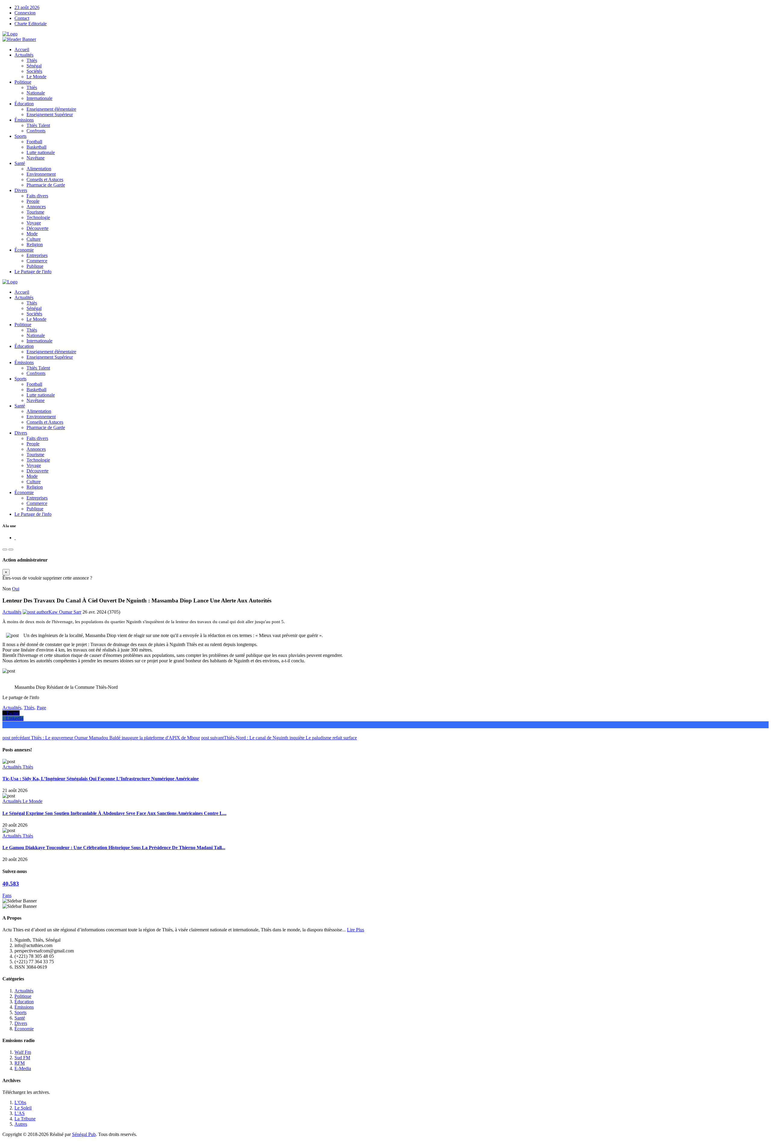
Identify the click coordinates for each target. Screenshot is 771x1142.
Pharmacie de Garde (46, 184)
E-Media (22, 1068)
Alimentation (39, 168)
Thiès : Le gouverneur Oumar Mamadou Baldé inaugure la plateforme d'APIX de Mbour (101, 737)
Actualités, (12, 707)
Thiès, (30, 707)
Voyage (34, 222)
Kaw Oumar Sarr (64, 611)
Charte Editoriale (30, 23)
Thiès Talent (38, 125)
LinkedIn (12, 718)
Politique (22, 82)
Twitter (11, 713)
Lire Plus (355, 929)
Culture (34, 239)
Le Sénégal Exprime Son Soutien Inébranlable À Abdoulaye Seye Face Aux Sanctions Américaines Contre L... (114, 813)
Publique (35, 266)
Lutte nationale (41, 152)
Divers (20, 190)
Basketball (36, 147)
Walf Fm (22, 1052)
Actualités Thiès (17, 766)
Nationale (36, 92)
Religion (35, 244)
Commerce (37, 260)
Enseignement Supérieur (50, 114)
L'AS (19, 1113)
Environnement (41, 174)
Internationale (39, 98)
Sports (20, 136)
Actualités (23, 54)
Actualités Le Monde (22, 801)
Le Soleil (23, 1107)
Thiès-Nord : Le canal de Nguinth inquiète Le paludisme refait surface (279, 737)
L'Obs (20, 1102)
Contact (21, 18)
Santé (19, 163)
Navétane (36, 157)
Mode (32, 233)
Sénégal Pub (84, 1134)
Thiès (32, 60)
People (33, 201)
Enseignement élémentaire (51, 109)
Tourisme (35, 212)
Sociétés (34, 71)
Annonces (36, 206)
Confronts (36, 130)
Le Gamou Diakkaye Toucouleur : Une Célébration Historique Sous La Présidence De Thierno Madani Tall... (113, 847)
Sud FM (22, 1057)
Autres (20, 1124)
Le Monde (36, 76)
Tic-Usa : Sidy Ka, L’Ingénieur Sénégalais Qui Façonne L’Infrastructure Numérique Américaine (100, 778)
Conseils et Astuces (45, 179)
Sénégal (34, 65)
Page (41, 707)
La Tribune (25, 1118)
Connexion (25, 12)
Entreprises (37, 255)
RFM (19, 1063)
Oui (15, 588)
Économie (24, 249)
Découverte (37, 228)
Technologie (38, 217)
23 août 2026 (26, 7)
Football (34, 141)
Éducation (24, 103)
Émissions (24, 119)
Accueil (21, 49)
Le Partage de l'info (33, 271)
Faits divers (37, 195)
